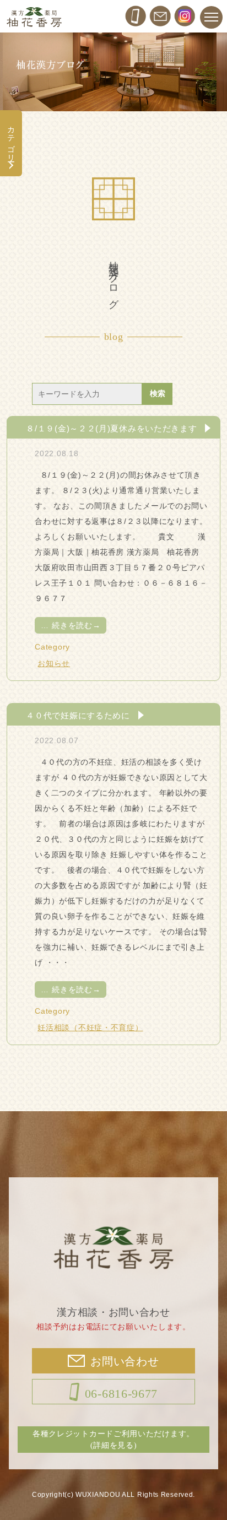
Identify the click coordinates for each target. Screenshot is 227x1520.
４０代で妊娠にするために (77, 715)
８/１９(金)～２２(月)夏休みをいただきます (111, 428)
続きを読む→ (70, 625)
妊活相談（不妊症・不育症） (90, 1027)
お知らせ (53, 663)
